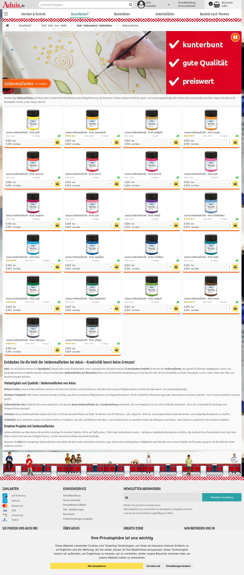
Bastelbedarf (79, 14)
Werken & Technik (33, 14)
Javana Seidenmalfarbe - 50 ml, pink (200, 173)
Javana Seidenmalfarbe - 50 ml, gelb (23, 132)
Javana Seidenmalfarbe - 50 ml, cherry (83, 173)
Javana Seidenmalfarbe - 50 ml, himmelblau (204, 215)
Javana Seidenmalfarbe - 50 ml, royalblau (84, 256)
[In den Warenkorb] (57, 142)
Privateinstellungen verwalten (78, 518)
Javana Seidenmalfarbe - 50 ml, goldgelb (143, 132)
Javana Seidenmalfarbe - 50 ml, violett (142, 215)
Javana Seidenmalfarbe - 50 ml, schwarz (83, 339)
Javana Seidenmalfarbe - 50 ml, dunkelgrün (85, 298)
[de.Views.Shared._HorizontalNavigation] (7, 26)
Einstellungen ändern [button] (178, 566)
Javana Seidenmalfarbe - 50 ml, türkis (201, 256)
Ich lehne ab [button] (153, 566)
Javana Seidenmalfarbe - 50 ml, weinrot (142, 173)
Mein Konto (69, 514)
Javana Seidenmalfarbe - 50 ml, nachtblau (143, 256)
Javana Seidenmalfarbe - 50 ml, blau (23, 256)
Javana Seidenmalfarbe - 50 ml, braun (201, 298)
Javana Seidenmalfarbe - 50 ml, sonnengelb (85, 132)
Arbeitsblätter (165, 14)
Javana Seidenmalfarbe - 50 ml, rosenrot (24, 173)
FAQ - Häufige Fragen (73, 509)
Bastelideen (122, 14)
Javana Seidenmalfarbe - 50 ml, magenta (25, 215)
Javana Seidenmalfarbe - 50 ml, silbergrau (25, 339)
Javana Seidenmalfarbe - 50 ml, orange (202, 132)
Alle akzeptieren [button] (97, 566)
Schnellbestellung (187, 2)
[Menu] (5, 13)
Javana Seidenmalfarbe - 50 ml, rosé (82, 215)
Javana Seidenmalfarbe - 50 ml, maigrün (143, 298)
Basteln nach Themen (214, 14)
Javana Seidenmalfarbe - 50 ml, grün (23, 298)
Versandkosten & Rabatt (74, 504)
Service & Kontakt (186, 5)
